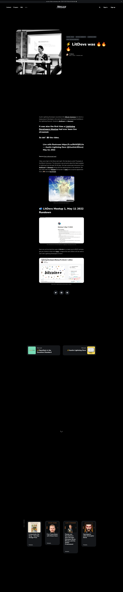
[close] (121, 2)
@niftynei (42, 167)
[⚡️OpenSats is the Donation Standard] (43, 350)
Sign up (113, 7)
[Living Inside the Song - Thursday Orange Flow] (34, 534)
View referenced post (50, 156)
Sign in (105, 7)
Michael (53, 169)
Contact (8, 7)
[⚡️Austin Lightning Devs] (79, 350)
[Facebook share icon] (61, 292)
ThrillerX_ (71, 54)
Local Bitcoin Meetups (73, 39)
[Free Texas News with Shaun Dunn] (52, 533)
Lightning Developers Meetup (57, 128)
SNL (21, 7)
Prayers (15, 7)
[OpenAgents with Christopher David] (88, 534)
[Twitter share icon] (55, 292)
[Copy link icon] (67, 292)
